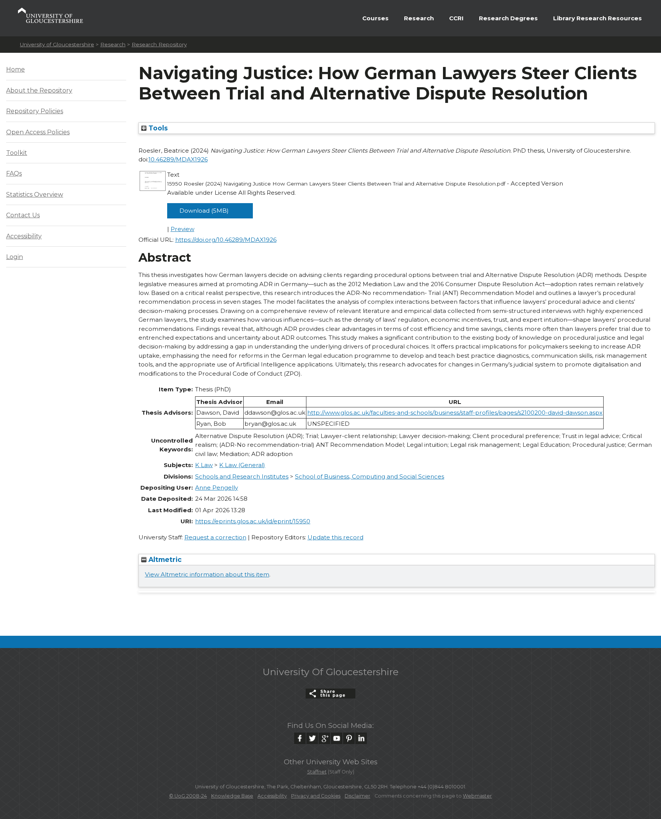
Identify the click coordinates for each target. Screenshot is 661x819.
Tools (157, 128)
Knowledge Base (232, 796)
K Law (204, 465)
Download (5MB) (204, 210)
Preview (182, 229)
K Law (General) (242, 465)
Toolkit (16, 152)
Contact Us (23, 215)
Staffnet (317, 772)
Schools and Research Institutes (241, 476)
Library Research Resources (597, 18)
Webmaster (477, 796)
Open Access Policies (38, 132)
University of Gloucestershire (57, 44)
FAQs (14, 173)
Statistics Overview (34, 194)
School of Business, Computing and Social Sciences (369, 476)
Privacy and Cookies (315, 796)
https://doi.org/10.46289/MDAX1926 (226, 239)
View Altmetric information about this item (207, 574)
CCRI (456, 18)
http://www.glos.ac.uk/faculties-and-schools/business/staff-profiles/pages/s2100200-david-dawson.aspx (454, 412)
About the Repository (39, 90)
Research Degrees (508, 18)
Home (15, 69)
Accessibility (24, 236)
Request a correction (215, 537)
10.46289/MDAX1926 (178, 159)
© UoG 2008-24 (188, 796)
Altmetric (164, 559)
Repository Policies (34, 111)
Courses (375, 18)
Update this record (335, 537)
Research (419, 18)
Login (14, 257)
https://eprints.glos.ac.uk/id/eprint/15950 (252, 521)
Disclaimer (357, 796)
